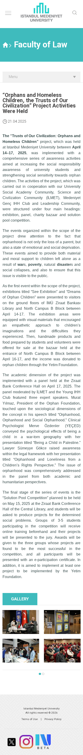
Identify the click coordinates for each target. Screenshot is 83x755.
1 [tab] (40, 674)
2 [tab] (43, 674)
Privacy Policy (53, 719)
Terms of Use (29, 719)
